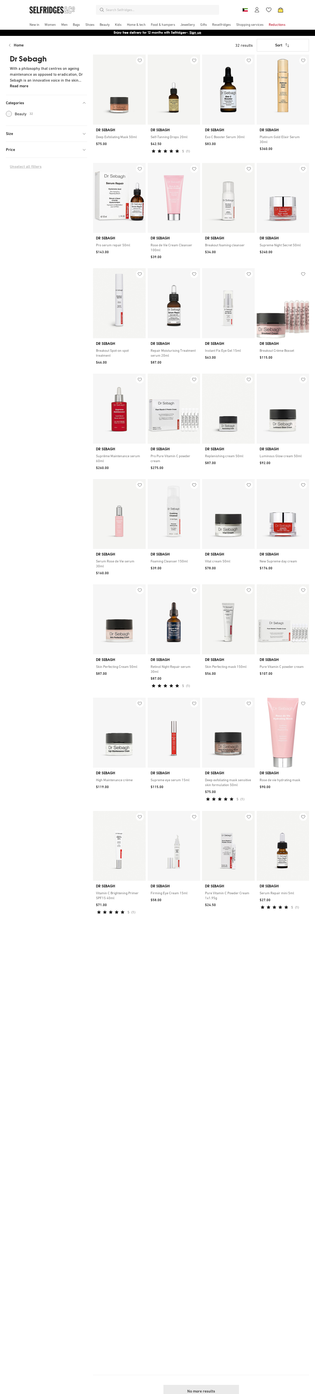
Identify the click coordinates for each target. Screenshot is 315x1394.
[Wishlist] (269, 10)
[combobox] (161, 9)
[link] (119, 136)
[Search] (102, 10)
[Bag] (280, 10)
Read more (19, 86)
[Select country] (245, 10)
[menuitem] (34, 24)
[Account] (257, 10)
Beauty (24, 114)
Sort (278, 45)
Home (19, 45)
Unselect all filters (26, 166)
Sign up (195, 32)
